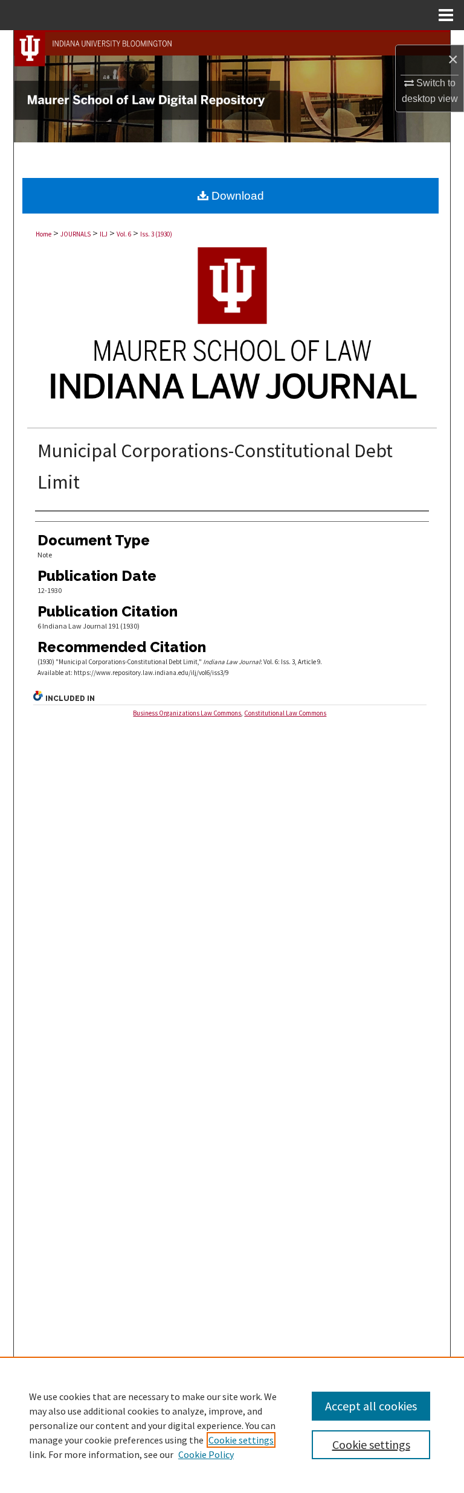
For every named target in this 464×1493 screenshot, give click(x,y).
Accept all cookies (371, 1405)
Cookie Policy (206, 1454)
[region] (232, 1425)
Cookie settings (241, 1440)
